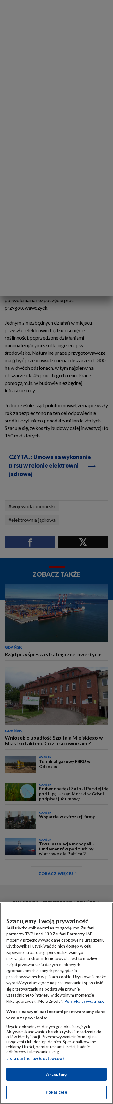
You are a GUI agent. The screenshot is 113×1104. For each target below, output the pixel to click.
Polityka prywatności (84, 1001)
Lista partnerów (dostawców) (35, 1058)
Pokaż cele (56, 1092)
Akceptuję (56, 1074)
